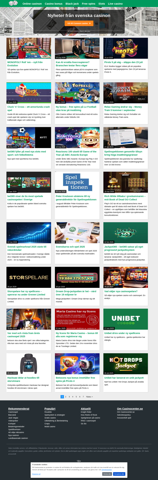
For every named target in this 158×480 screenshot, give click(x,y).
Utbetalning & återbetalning (56, 421)
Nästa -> (89, 397)
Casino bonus (53, 3)
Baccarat (12, 415)
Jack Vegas (13, 418)
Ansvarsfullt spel (124, 418)
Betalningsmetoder (16, 426)
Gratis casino (50, 418)
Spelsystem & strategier (54, 415)
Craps (47, 424)
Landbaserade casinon (18, 438)
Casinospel (13, 412)
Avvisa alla (107, 474)
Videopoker (13, 421)
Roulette (48, 412)
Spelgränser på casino (90, 418)
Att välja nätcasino (16, 432)
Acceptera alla (119, 474)
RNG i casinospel (88, 421)
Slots (101, 3)
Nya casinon (13, 435)
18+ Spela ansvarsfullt (73, 31)
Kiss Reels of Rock (89, 415)
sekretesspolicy (106, 470)
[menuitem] (32, 3)
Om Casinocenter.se (126, 412)
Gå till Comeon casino (77, 23)
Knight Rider (86, 412)
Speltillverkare (14, 429)
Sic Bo (83, 424)
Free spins (88, 3)
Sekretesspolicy (124, 415)
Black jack (72, 3)
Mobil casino (49, 426)
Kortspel (11, 424)
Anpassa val (36, 474)
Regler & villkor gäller (85, 31)
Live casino (115, 3)
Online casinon (32, 3)
